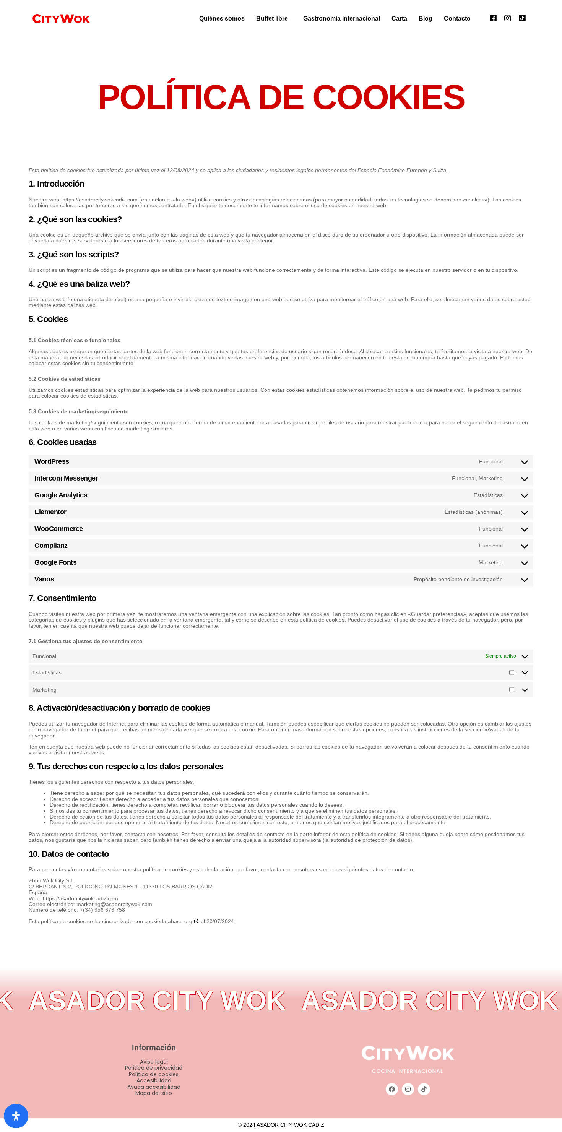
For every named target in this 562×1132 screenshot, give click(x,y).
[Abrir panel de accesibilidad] (16, 1116)
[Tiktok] (522, 18)
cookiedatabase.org (168, 921)
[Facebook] (493, 18)
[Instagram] (507, 18)
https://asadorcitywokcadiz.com (100, 200)
